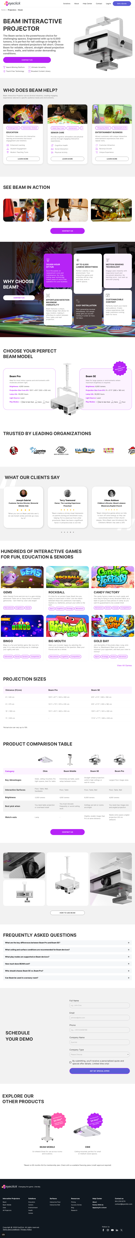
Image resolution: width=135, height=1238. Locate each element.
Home (3, 10)
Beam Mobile (7, 1205)
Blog (72, 1207)
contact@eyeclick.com (123, 1204)
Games (30, 1213)
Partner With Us (98, 1205)
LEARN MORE (23, 159)
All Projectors (7, 1210)
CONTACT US (27, 60)
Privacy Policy (26, 1229)
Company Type (76, 1050)
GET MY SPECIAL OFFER (99, 1071)
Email (72, 1013)
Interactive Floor (55, 1202)
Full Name (74, 1001)
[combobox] (99, 1054)
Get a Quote (122, 4)
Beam (5, 1202)
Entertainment (33, 1207)
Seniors (30, 1205)
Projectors (12, 10)
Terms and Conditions (11, 1229)
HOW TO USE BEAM (67, 913)
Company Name (77, 1037)
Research (74, 1210)
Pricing (73, 1202)
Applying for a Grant (99, 1207)
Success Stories (76, 1205)
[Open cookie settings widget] (3, 1234)
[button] (61, 532)
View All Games (124, 665)
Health (30, 1210)
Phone (72, 1025)
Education (31, 1202)
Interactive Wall (55, 1205)
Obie (4, 1207)
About (95, 1202)
